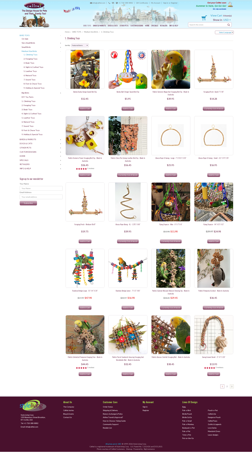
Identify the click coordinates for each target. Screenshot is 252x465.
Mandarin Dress (214, 431)
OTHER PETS (124, 25)
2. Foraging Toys (30, 59)
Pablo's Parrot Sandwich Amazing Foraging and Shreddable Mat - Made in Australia (128, 358)
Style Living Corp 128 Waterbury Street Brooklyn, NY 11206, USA (33, 417)
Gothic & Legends (214, 424)
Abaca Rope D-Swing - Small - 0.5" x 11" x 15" (213, 158)
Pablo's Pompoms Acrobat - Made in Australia (213, 290)
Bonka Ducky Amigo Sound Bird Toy (85, 91)
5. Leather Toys (30, 71)
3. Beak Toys (29, 63)
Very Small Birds (28, 43)
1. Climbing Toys (30, 54)
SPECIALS (154, 25)
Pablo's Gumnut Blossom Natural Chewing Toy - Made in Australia (170, 292)
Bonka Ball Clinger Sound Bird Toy (128, 91)
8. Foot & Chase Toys (33, 84)
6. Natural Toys (30, 75)
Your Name (24, 184)
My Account (155, 3)
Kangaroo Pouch (214, 417)
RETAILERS (163, 25)
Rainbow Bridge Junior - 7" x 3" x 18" (128, 290)
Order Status (108, 407)
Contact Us (67, 417)
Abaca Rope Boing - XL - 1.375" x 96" (128, 224)
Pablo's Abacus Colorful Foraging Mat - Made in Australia (171, 357)
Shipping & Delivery (110, 410)
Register (174, 3)
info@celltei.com (99, 3)
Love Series (212, 428)
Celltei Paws (212, 421)
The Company (68, 407)
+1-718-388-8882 (126, 3)
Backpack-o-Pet (188, 428)
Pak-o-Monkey (188, 424)
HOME (147, 25)
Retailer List (107, 428)
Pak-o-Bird (186, 410)
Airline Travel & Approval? (113, 417)
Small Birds (26, 47)
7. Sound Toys (30, 79)
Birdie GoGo (187, 417)
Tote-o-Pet (186, 435)
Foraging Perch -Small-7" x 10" (214, 91)
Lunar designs (213, 435)
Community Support (111, 424)
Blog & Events (68, 414)
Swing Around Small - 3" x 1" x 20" (213, 357)
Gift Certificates (142, 3)
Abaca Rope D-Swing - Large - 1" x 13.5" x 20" (170, 158)
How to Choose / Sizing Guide (114, 421)
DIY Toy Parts (28, 97)
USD (221, 19)
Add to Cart (85, 109)
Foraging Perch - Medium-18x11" (85, 224)
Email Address (26, 192)
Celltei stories (68, 410)
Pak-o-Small (187, 421)
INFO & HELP (173, 25)
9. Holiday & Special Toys (34, 88)
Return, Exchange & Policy (113, 414)
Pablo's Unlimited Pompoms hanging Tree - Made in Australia (85, 358)
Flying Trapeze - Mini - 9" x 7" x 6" (170, 224)
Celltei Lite (212, 414)
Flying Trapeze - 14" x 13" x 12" (213, 224)
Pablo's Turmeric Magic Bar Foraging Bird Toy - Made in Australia (171, 93)
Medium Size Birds (29, 51)
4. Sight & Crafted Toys (33, 67)
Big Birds (25, 93)
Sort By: (67, 45)
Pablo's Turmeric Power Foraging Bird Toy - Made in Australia (85, 159)
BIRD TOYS (87, 25)
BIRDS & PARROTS (99, 25)
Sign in (165, 3)
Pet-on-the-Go (188, 438)
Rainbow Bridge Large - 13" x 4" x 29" (85, 290)
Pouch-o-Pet (213, 410)
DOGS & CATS (113, 25)
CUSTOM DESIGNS (136, 25)
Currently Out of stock (213, 109)
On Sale (25, 39)
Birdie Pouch (187, 414)
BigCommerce (149, 449)
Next (232, 386)
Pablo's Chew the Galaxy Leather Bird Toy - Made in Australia (128, 159)
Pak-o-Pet (186, 431)
